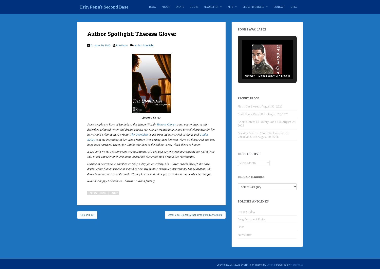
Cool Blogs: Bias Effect (252, 114)
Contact (279, 7)
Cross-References (253, 7)
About (166, 7)
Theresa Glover (166, 124)
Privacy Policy (246, 211)
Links (294, 7)
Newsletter (211, 7)
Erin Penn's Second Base (104, 7)
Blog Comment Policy (252, 219)
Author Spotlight (144, 45)
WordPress (296, 264)
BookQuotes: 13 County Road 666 (260, 122)
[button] (258, 68)
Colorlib (271, 264)
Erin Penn (122, 45)
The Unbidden (139, 134)
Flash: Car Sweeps (249, 106)
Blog (152, 7)
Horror (114, 193)
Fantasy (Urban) (97, 193)
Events (180, 7)
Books (194, 7)
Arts (230, 7)
